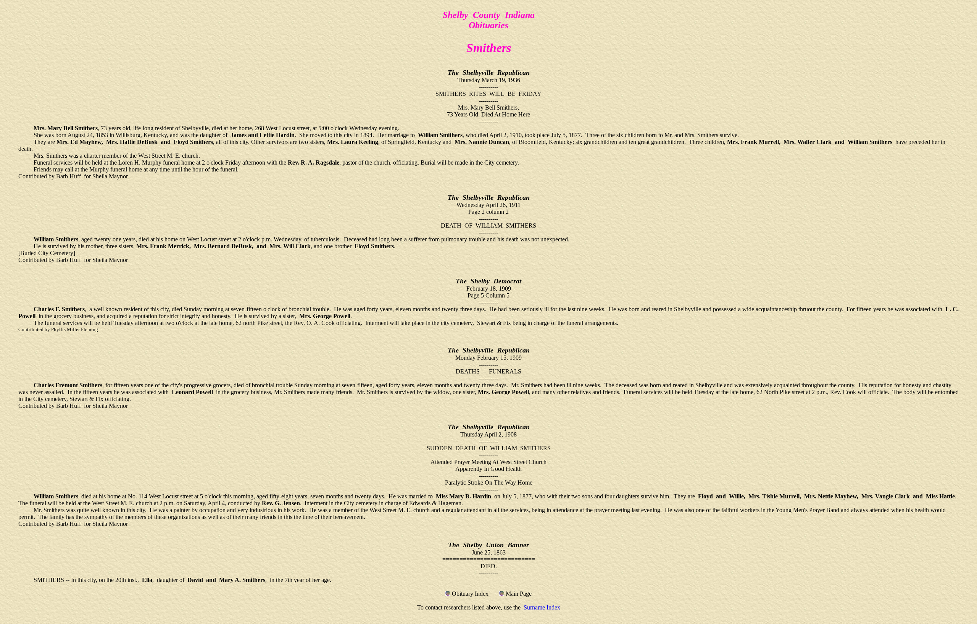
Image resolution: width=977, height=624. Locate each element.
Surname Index (542, 607)
